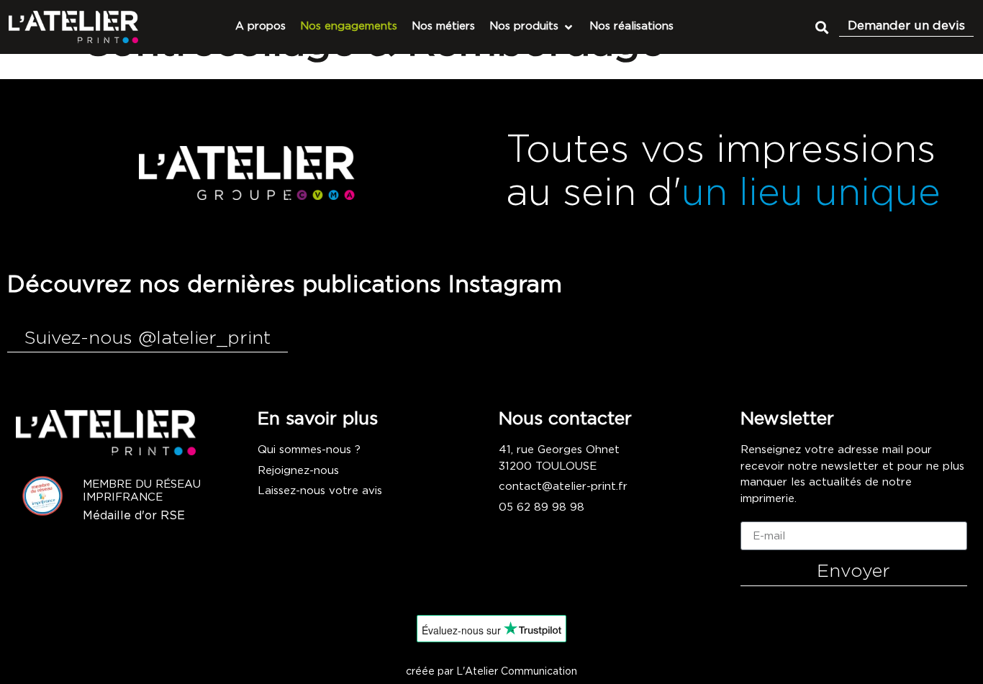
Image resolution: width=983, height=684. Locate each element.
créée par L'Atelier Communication (491, 672)
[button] (821, 27)
